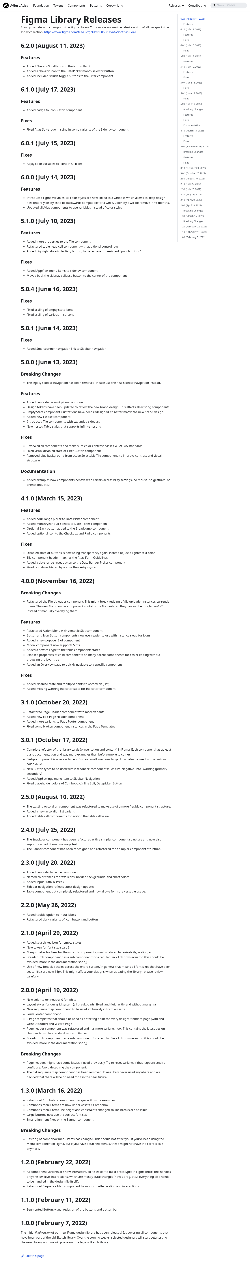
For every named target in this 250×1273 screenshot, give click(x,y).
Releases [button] (175, 5)
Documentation (192, 125)
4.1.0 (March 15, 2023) (192, 130)
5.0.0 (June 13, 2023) (191, 104)
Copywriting (114, 5)
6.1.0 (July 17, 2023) (190, 29)
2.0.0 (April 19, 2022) (191, 205)
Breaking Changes (193, 109)
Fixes (186, 40)
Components (77, 5)
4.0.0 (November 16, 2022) (194, 146)
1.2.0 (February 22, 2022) (193, 226)
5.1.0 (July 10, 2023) (190, 66)
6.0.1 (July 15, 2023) (190, 45)
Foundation (41, 5)
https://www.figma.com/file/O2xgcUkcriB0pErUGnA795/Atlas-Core (90, 32)
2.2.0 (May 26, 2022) (191, 194)
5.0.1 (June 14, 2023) (191, 93)
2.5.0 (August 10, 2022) (192, 178)
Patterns (96, 5)
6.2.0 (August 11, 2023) (192, 18)
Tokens (58, 5)
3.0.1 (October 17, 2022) (193, 173)
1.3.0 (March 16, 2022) (192, 216)
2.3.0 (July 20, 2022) (190, 189)
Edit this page (34, 1256)
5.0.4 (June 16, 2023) (191, 82)
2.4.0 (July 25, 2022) (190, 183)
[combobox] (228, 5)
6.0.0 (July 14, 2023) (190, 56)
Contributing (197, 5)
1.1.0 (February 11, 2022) (193, 231)
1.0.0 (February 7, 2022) (192, 237)
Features (188, 24)
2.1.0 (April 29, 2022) (191, 200)
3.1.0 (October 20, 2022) (193, 168)
